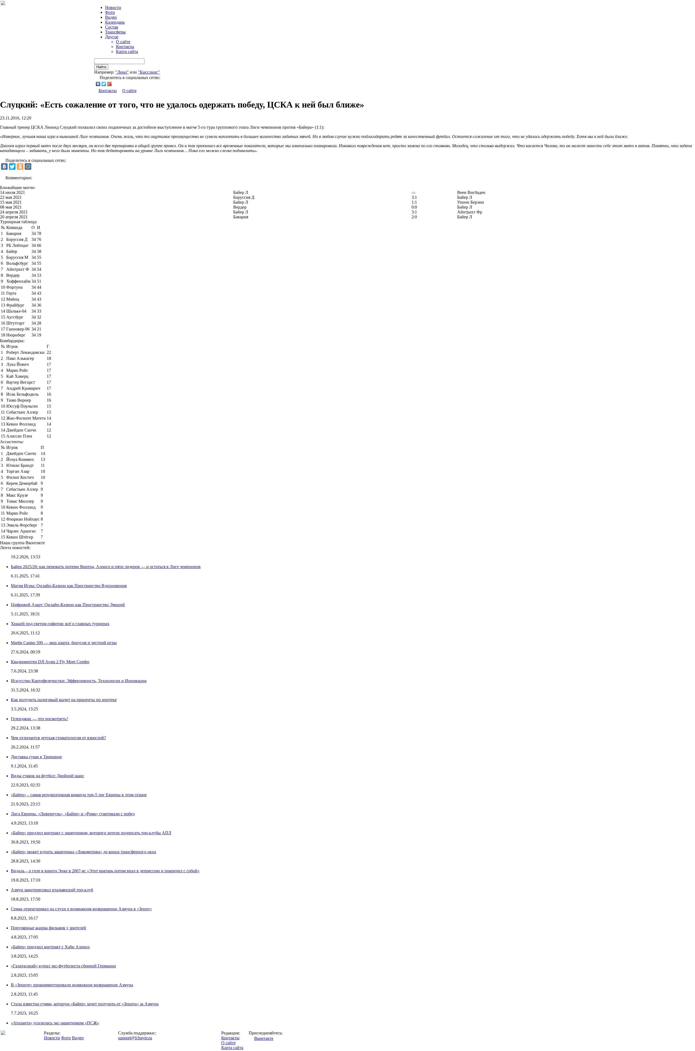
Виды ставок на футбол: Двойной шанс (47, 775)
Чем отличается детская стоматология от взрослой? (58, 737)
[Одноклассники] (20, 166)
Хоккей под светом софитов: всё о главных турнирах (60, 623)
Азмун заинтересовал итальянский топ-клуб (52, 890)
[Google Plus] (109, 83)
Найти (101, 67)
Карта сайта (127, 51)
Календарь (115, 22)
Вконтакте (263, 1038)
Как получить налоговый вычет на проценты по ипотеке (64, 699)
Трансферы (115, 32)
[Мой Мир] (28, 166)
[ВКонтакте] (98, 83)
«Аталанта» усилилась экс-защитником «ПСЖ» (55, 1023)
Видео (111, 17)
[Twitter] (104, 83)
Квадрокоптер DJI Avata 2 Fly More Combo (50, 661)
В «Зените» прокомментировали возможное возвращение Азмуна (72, 985)
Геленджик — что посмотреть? (39, 718)
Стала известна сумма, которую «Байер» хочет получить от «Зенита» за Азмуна (85, 1004)
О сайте (123, 41)
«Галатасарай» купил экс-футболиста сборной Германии (63, 966)
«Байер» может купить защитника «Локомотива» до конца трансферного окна (83, 851)
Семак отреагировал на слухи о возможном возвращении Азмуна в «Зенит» (81, 909)
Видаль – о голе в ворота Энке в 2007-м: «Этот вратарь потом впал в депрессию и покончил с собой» (105, 871)
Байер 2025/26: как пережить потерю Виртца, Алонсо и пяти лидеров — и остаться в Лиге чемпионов (106, 566)
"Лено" (122, 72)
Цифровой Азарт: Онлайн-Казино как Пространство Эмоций (68, 604)
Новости (52, 1038)
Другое (111, 36)
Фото (110, 12)
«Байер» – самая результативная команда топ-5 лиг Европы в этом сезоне (79, 794)
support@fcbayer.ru (135, 1038)
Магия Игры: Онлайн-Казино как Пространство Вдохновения (69, 585)
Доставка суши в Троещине (36, 756)
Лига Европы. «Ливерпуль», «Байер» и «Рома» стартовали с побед (73, 813)
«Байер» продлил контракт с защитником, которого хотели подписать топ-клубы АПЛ (91, 832)
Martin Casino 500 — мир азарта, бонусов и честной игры (64, 642)
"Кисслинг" (149, 72)
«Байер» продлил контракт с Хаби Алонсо (50, 947)
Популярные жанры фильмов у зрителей (48, 928)
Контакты (125, 46)
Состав (111, 27)
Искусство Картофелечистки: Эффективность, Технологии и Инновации (79, 680)
